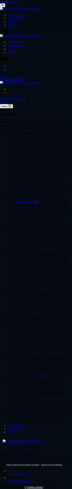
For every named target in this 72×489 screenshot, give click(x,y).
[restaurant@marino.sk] (8, 477)
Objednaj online (16, 42)
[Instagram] (6, 59)
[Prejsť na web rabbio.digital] (34, 487)
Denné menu (14, 45)
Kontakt (12, 52)
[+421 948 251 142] (8, 470)
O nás (10, 48)
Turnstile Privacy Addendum (51, 465)
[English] (9, 69)
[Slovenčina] (9, 65)
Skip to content (9, 1)
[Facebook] (2, 59)
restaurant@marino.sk (20, 481)
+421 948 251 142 (18, 474)
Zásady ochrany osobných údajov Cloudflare (22, 465)
